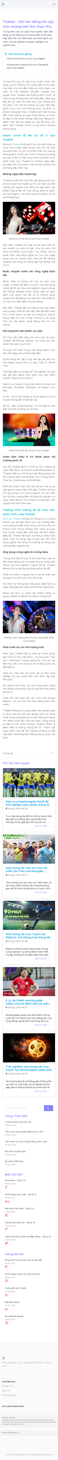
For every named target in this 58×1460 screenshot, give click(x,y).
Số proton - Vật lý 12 (15, 1180)
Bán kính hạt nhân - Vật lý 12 (19, 1208)
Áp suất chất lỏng (14, 1161)
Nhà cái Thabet (12, 518)
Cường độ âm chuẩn (15, 1288)
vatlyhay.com (22, 1454)
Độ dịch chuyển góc (15, 1151)
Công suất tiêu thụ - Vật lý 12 (20, 1222)
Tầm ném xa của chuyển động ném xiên (26, 1141)
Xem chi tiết (41, 826)
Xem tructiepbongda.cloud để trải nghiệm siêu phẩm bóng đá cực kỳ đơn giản (28, 805)
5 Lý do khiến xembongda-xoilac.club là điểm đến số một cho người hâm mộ (27, 1003)
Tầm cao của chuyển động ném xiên (24, 1131)
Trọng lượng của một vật (18, 1122)
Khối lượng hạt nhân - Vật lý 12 (21, 1194)
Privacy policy (9, 1395)
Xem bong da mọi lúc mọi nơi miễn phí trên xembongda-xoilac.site (26, 871)
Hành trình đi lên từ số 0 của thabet (26, 58)
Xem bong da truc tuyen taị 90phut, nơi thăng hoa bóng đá (28, 936)
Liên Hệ (6, 1390)
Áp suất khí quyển (14, 1316)
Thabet (16, 144)
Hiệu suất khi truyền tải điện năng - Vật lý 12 (28, 1236)
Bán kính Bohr (12, 1302)
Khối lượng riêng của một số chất (22, 1274)
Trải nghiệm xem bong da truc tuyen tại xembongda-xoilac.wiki (29, 1068)
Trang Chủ (7, 1386)
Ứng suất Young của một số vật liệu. (23, 1260)
